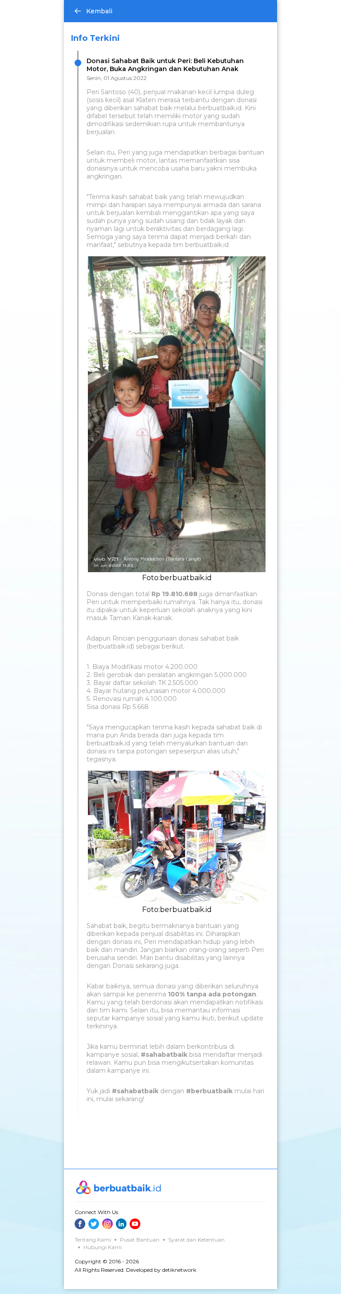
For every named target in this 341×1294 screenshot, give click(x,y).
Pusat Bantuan (139, 1239)
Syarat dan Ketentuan (196, 1239)
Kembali (99, 11)
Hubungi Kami (102, 1247)
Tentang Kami (93, 1239)
